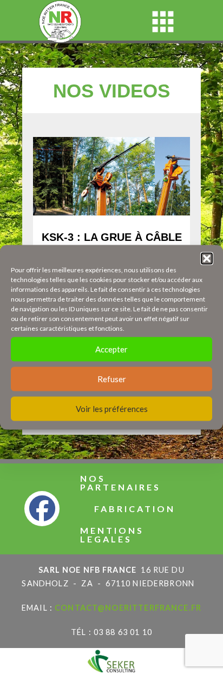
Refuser (111, 379)
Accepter (111, 349)
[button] (206, 258)
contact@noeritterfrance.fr (128, 607)
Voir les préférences (112, 409)
